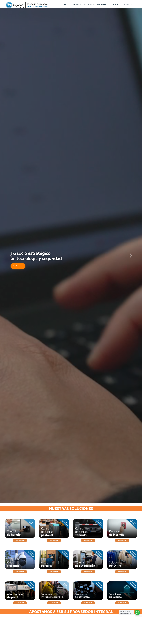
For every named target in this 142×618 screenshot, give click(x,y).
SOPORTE (116, 4)
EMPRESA (76, 4)
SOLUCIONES (88, 4)
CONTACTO (128, 4)
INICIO (66, 4)
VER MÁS (19, 540)
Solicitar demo (18, 269)
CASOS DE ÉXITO (102, 4)
